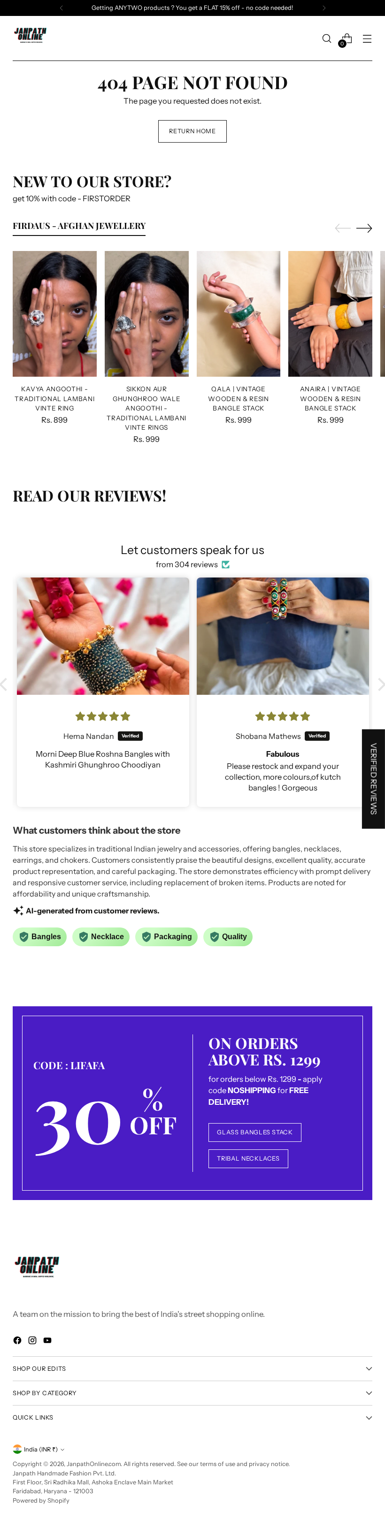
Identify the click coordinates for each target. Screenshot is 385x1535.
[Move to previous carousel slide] (343, 228)
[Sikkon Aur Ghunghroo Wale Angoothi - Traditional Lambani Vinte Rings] (147, 314)
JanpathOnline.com (94, 1463)
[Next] (324, 8)
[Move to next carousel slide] (364, 228)
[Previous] (61, 8)
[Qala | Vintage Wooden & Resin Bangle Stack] (239, 314)
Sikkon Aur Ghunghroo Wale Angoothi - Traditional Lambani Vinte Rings (146, 408)
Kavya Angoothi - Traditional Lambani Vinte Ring (54, 398)
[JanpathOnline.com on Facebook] (18, 1342)
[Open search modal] (327, 38)
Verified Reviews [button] (373, 779)
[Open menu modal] (367, 38)
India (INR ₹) (41, 1449)
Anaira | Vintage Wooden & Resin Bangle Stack (330, 398)
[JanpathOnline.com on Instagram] (33, 1342)
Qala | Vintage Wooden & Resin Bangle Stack (238, 398)
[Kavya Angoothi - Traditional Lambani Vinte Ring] (55, 314)
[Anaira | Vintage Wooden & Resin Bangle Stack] (330, 314)
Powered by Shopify (41, 1500)
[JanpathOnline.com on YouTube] (48, 1342)
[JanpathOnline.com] (31, 38)
